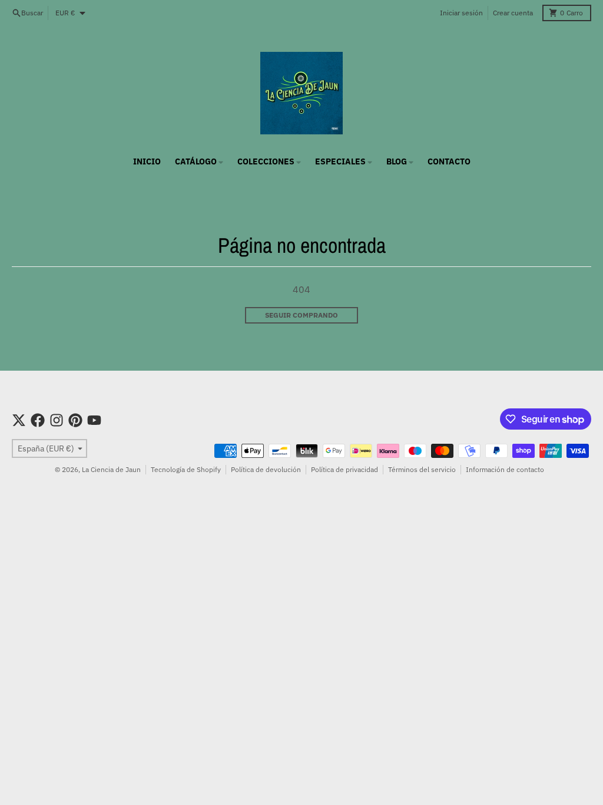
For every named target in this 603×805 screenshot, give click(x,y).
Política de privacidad (344, 469)
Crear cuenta (513, 12)
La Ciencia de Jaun (111, 469)
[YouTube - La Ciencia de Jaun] (94, 420)
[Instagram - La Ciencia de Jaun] (56, 420)
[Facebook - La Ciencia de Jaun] (38, 420)
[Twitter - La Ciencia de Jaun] (19, 420)
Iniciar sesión (461, 12)
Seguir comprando (301, 315)
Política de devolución (266, 469)
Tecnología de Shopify (186, 469)
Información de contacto (505, 469)
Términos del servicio (422, 469)
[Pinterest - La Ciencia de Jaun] (75, 420)
